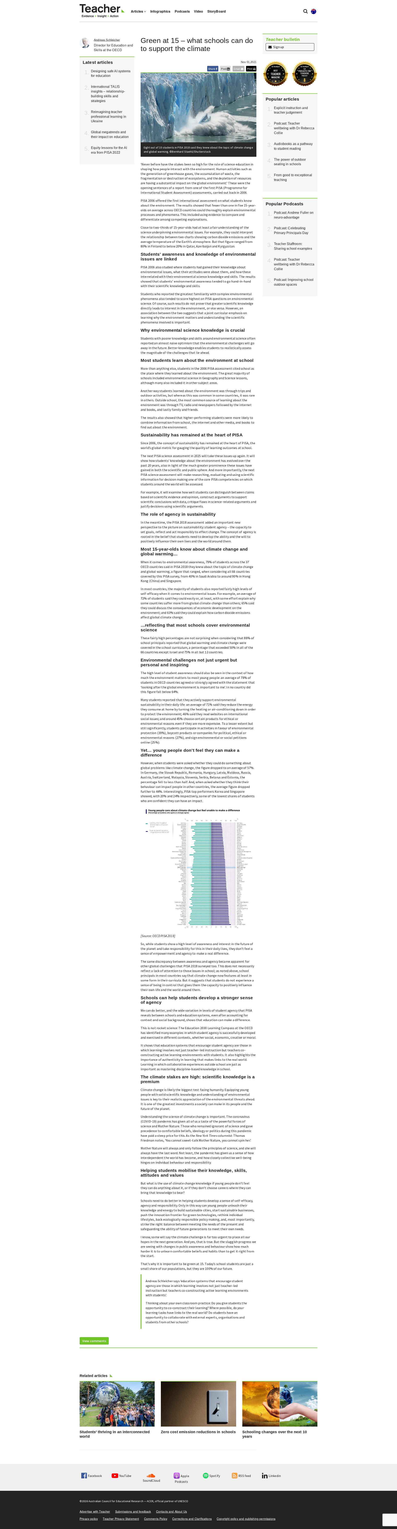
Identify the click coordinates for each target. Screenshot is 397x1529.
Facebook (95, 1476)
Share (212, 68)
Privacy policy (89, 1519)
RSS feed (244, 1476)
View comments (94, 1341)
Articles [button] (137, 11)
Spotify (214, 1476)
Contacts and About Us (171, 1511)
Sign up (278, 47)
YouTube (125, 1476)
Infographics (160, 11)
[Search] (305, 10)
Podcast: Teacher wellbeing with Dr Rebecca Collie (294, 128)
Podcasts (182, 11)
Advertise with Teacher (95, 1511)
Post (224, 68)
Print (250, 68)
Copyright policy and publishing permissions (246, 1519)
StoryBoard (216, 11)
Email (237, 68)
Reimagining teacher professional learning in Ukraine (108, 116)
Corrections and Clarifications (192, 1519)
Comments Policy (155, 1519)
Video (198, 11)
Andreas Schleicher (107, 40)
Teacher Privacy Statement (121, 1519)
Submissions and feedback (133, 1511)
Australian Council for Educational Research (115, 1501)
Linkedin (275, 1476)
